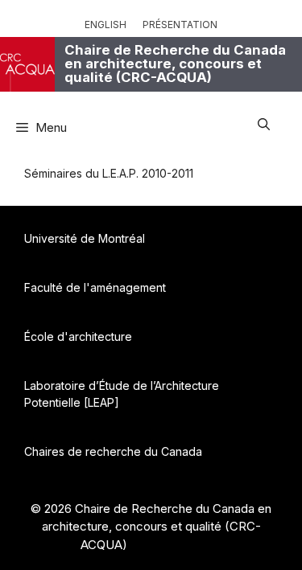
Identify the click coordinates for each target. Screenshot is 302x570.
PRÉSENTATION (180, 24)
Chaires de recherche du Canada (113, 451)
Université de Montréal (84, 238)
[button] (264, 121)
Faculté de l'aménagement (95, 287)
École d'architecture (78, 336)
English (105, 24)
